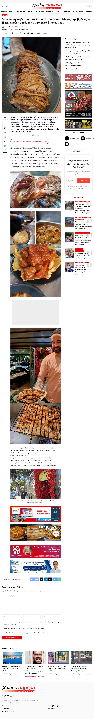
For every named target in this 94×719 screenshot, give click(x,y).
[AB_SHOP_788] (35, 514)
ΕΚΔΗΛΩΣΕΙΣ (79, 262)
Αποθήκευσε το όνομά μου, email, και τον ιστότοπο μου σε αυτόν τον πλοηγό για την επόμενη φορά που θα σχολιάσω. (31, 623)
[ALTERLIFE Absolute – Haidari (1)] (78, 124)
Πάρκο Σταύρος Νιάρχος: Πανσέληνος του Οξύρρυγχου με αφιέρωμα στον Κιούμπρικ (35, 669)
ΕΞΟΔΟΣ (5, 15)
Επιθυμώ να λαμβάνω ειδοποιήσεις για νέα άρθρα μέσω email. (24, 633)
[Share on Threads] (20, 33)
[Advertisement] (35, 312)
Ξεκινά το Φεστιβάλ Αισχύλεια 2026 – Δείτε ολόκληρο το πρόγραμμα (83, 255)
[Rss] (13, 695)
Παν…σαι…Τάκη (26, 500)
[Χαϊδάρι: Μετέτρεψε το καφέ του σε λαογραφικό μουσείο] (58, 657)
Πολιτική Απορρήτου (78, 188)
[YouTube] (8, 695)
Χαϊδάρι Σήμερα (12, 27)
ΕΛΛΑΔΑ (78, 233)
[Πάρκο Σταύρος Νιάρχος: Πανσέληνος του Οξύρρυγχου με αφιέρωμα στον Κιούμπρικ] (35, 657)
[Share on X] (16, 33)
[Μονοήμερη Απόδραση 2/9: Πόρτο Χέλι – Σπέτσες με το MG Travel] (12, 657)
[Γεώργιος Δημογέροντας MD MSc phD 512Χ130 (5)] (35, 566)
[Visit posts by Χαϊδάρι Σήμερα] (3, 27)
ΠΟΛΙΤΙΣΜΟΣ (79, 249)
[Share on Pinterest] (5, 132)
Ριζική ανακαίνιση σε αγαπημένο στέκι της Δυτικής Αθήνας (79, 668)
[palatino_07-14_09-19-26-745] (35, 532)
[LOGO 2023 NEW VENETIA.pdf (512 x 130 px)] (35, 551)
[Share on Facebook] (12, 33)
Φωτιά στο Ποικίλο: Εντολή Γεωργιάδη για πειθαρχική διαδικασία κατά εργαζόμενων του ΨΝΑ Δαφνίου (83, 240)
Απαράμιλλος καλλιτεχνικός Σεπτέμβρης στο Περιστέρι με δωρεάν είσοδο (82, 269)
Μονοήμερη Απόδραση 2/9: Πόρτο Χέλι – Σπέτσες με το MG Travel (12, 668)
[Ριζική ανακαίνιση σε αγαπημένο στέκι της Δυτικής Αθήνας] (81, 657)
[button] (3, 6)
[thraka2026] (78, 77)
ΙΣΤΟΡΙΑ (78, 201)
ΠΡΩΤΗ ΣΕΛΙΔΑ (86, 201)
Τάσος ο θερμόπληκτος (73, 69)
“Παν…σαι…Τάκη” (35, 463)
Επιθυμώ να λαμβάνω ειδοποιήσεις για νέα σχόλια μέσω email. (24, 628)
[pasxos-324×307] (78, 104)
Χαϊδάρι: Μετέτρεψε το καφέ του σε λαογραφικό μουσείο (57, 668)
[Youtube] (72, 144)
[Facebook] (72, 138)
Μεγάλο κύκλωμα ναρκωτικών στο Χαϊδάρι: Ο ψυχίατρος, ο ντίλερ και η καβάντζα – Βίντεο (77, 44)
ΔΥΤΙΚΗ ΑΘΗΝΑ (80, 217)
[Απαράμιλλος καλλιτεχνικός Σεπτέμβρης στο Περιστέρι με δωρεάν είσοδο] (69, 267)
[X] (5, 695)
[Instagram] (11, 695)
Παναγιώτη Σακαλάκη (28, 702)
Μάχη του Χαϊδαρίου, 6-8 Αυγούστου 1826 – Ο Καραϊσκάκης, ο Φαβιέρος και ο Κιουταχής (83, 225)
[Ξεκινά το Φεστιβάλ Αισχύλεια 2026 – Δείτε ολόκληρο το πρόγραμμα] (69, 253)
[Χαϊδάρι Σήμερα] (47, 6)
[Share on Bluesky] (24, 33)
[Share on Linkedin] (5, 137)
